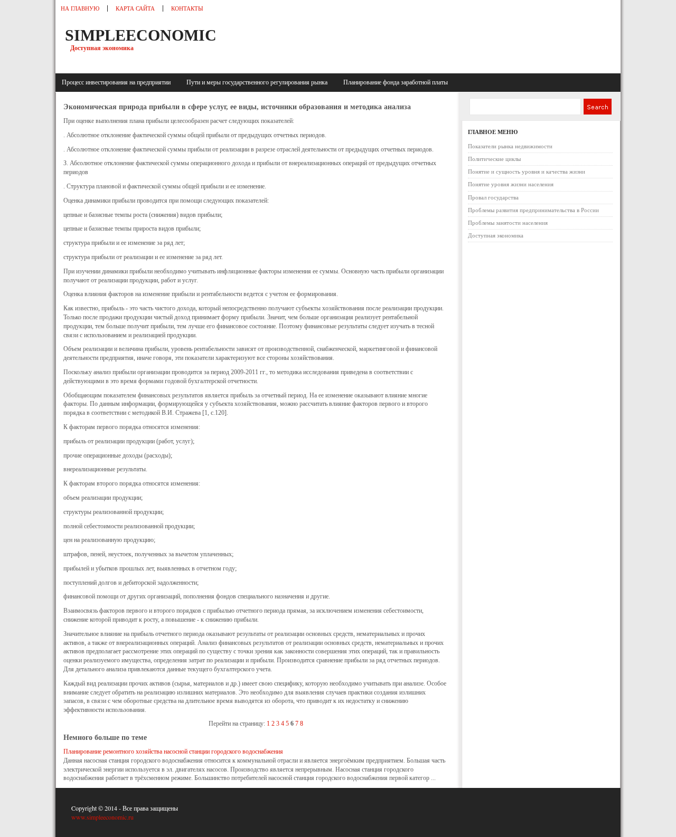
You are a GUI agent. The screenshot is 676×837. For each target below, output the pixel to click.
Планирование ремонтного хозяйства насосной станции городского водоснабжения (173, 751)
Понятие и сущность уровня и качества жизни (526, 171)
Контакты (187, 8)
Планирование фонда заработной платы (395, 82)
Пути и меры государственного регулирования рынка (258, 82)
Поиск (597, 106)
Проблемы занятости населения (508, 223)
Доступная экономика (495, 235)
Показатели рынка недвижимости (510, 146)
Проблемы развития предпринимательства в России (533, 210)
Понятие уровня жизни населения (510, 184)
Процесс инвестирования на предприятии (118, 82)
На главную (80, 8)
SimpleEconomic (141, 35)
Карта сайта (135, 8)
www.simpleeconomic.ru (102, 817)
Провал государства (493, 197)
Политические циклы (494, 159)
